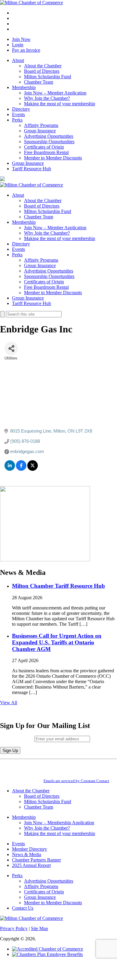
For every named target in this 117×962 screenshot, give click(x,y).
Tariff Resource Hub (31, 168)
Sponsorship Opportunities (49, 141)
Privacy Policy (14, 928)
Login (17, 44)
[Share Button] (11, 348)
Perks (17, 119)
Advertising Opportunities (48, 136)
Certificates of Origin (44, 147)
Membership (24, 87)
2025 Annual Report (31, 865)
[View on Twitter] (32, 469)
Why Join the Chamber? (47, 98)
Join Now (21, 39)
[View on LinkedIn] (9, 469)
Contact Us (22, 908)
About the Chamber (43, 65)
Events (18, 114)
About (18, 60)
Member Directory (29, 849)
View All (8, 702)
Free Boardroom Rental (46, 152)
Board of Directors (41, 71)
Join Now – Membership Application (59, 822)
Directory (21, 109)
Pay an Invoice (26, 50)
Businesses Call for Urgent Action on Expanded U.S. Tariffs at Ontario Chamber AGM (56, 642)
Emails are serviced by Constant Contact (76, 781)
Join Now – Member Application (55, 92)
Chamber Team (38, 82)
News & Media (26, 854)
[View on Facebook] (21, 469)
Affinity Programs (41, 125)
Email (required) (17, 738)
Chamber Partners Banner (36, 859)
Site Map (39, 928)
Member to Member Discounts (53, 157)
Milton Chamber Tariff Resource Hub (58, 586)
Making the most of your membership (59, 103)
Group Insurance (40, 130)
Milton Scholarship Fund (47, 76)
